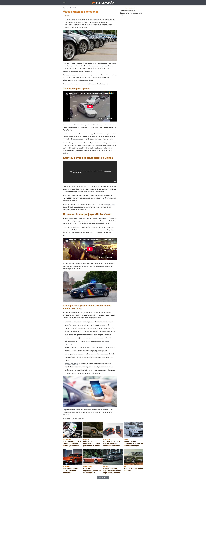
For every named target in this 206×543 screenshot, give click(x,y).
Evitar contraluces (71, 363)
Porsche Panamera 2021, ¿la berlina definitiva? (70, 471)
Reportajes (66, 7)
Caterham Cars (87, 466)
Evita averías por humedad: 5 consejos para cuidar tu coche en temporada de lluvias (92, 443)
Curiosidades (73, 7)
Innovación (106, 439)
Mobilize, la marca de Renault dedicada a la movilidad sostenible (111, 443)
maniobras (76, 139)
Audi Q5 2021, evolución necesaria (133, 470)
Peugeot (105, 466)
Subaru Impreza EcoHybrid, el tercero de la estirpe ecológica (133, 443)
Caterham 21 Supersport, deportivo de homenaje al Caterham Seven (92, 471)
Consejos (86, 439)
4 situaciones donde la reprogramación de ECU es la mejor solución (72, 443)
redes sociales (110, 204)
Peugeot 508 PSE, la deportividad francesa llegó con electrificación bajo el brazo (112, 471)
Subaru (126, 439)
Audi (125, 466)
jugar (83, 266)
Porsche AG (66, 466)
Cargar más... (103, 477)
